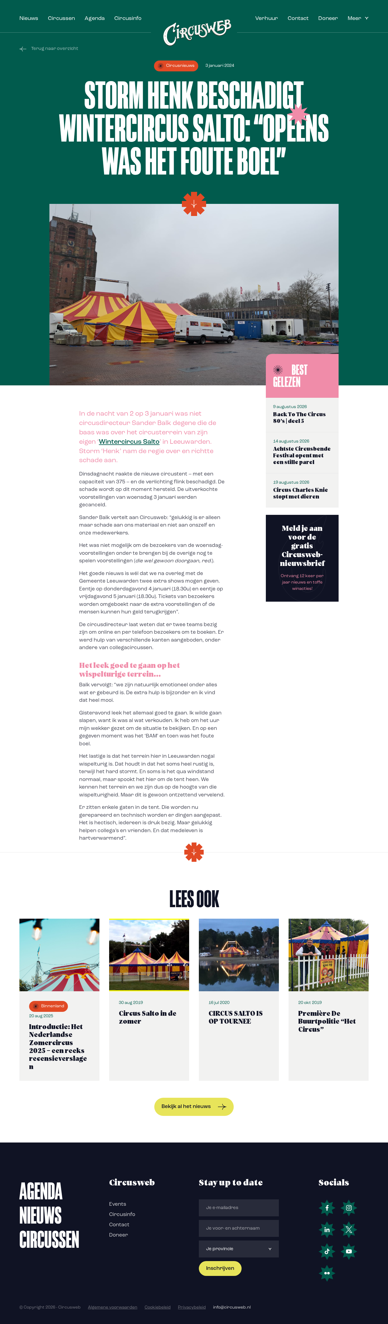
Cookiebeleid (158, 1307)
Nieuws (28, 18)
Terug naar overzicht (54, 49)
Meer (354, 18)
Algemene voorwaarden (112, 1307)
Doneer (328, 18)
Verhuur (266, 18)
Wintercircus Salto (129, 442)
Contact (298, 18)
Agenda (95, 18)
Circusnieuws (180, 66)
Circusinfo (128, 18)
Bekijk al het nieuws (186, 1106)
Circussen (61, 18)
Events (117, 1204)
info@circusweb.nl (232, 1307)
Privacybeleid (192, 1307)
